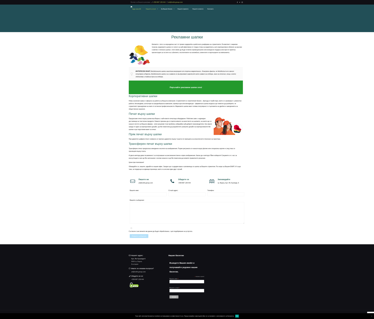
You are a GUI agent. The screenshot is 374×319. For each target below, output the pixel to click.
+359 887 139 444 (159, 2)
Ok (237, 316)
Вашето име (173, 279)
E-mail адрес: (173, 190)
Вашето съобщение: (137, 200)
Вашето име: (134, 190)
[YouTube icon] (239, 2)
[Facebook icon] (237, 2)
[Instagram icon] (242, 2)
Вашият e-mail (174, 288)
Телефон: (210, 190)
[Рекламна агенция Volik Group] (136, 9)
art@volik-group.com (175, 2)
